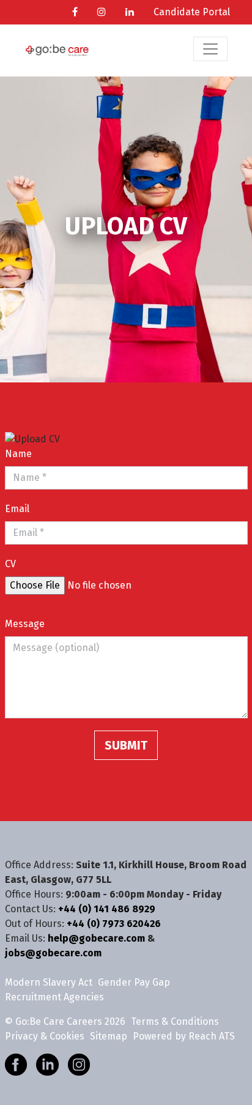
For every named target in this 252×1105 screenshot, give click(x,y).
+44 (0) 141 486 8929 (106, 909)
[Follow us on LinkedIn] (47, 1064)
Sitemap (108, 1036)
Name (18, 453)
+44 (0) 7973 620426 (114, 923)
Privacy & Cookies (44, 1036)
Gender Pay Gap (134, 982)
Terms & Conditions (175, 1021)
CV (10, 564)
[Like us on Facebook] (16, 1064)
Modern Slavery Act (48, 982)
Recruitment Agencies (54, 997)
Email (17, 509)
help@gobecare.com (96, 938)
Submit (126, 745)
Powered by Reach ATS (184, 1036)
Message (25, 624)
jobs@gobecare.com (53, 953)
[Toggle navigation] (210, 49)
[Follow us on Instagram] (79, 1064)
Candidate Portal (192, 12)
